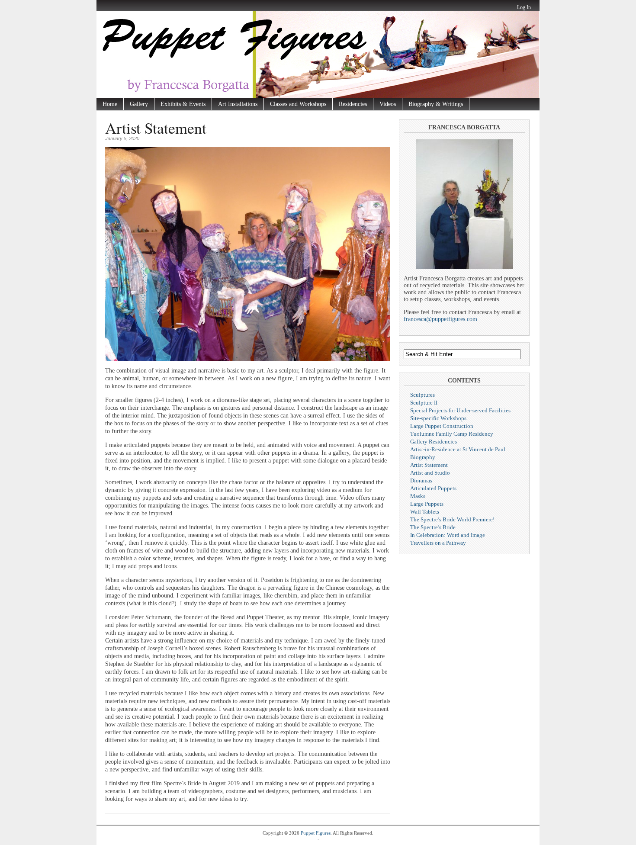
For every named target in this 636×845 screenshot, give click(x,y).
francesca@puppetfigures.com (440, 319)
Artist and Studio (430, 472)
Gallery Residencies (433, 441)
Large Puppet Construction (441, 426)
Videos (387, 104)
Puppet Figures (316, 832)
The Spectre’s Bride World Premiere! (452, 519)
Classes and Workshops (298, 104)
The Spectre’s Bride (433, 527)
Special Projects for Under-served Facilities (460, 410)
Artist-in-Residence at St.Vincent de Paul (457, 449)
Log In (524, 7)
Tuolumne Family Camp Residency (451, 434)
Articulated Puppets (433, 488)
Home (110, 104)
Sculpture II (423, 402)
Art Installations (237, 104)
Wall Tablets (424, 511)
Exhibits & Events (183, 104)
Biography (422, 457)
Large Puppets (426, 504)
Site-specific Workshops (438, 418)
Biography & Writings (435, 104)
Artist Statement (429, 465)
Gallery (139, 104)
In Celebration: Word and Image (447, 535)
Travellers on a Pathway (438, 543)
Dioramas (421, 480)
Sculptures (422, 395)
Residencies (353, 104)
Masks (417, 496)
